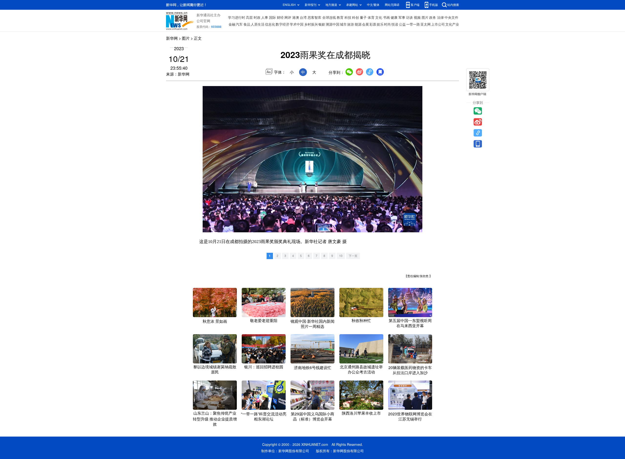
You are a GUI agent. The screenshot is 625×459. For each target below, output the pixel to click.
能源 (358, 24)
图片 (425, 17)
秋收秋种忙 (361, 320)
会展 (365, 24)
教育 (340, 17)
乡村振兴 (311, 24)
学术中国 (296, 24)
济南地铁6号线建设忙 (312, 368)
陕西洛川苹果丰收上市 (361, 413)
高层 (249, 17)
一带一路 (413, 24)
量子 (363, 17)
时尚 (387, 24)
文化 (378, 17)
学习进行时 (236, 17)
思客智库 (314, 17)
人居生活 (257, 24)
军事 (401, 17)
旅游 (350, 24)
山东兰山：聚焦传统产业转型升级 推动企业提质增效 (215, 418)
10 (341, 255)
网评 (287, 17)
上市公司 (438, 24)
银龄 (321, 24)
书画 (386, 17)
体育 (371, 17)
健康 (394, 17)
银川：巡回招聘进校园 (263, 367)
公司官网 (203, 21)
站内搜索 (453, 4)
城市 (343, 24)
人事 (264, 17)
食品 (246, 24)
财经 (280, 17)
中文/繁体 (373, 4)
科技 (347, 17)
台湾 (303, 17)
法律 (440, 17)
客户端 (415, 4)
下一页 (353, 255)
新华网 (172, 38)
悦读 (394, 24)
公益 (402, 24)
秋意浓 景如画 (215, 321)
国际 (272, 17)
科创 (355, 17)
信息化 (270, 24)
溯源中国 (332, 24)
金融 (232, 24)
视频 (417, 17)
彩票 (372, 24)
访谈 (409, 17)
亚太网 (425, 24)
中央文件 (451, 17)
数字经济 (282, 24)
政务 (432, 17)
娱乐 (380, 24)
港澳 (295, 17)
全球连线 (329, 17)
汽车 (239, 24)
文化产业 (452, 24)
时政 (257, 17)
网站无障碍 (392, 4)
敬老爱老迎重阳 (263, 320)
